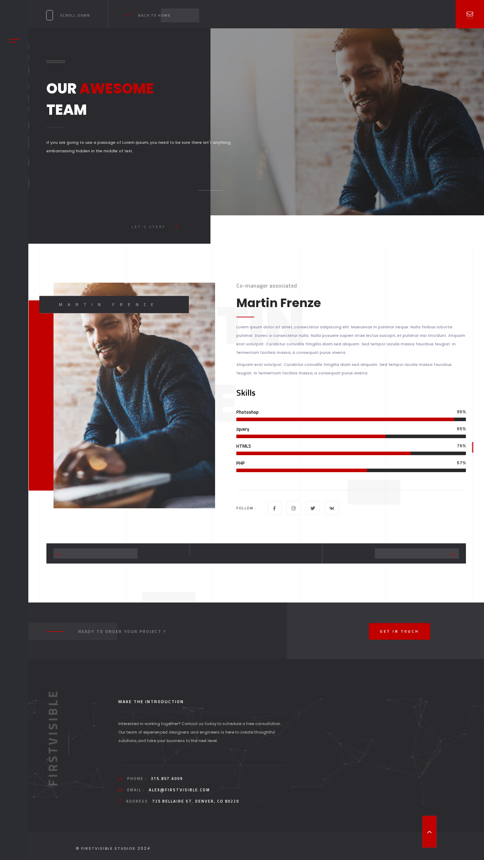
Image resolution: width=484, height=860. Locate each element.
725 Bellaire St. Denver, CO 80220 (195, 801)
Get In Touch (399, 631)
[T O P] (429, 832)
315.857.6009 (167, 778)
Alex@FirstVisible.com (179, 790)
